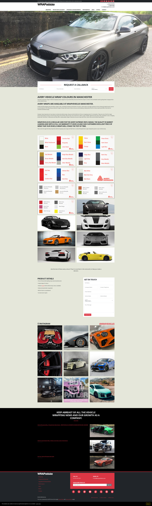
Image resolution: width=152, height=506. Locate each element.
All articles (76, 420)
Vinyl (93, 9)
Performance (86, 9)
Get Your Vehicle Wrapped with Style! (46, 456)
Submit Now (87, 314)
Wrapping (48, 9)
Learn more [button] (38, 503)
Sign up (109, 485)
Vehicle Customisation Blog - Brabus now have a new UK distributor (53, 440)
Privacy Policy (61, 499)
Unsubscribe (95, 497)
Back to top (111, 497)
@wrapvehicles (106, 323)
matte (43, 285)
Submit (111, 89)
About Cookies (103, 497)
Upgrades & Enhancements (74, 9)
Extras (98, 9)
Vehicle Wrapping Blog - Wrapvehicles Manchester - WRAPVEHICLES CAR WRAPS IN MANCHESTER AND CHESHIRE (63, 425)
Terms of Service (69, 499)
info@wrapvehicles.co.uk (99, 478)
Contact (104, 9)
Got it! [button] (148, 503)
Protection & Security (59, 9)
